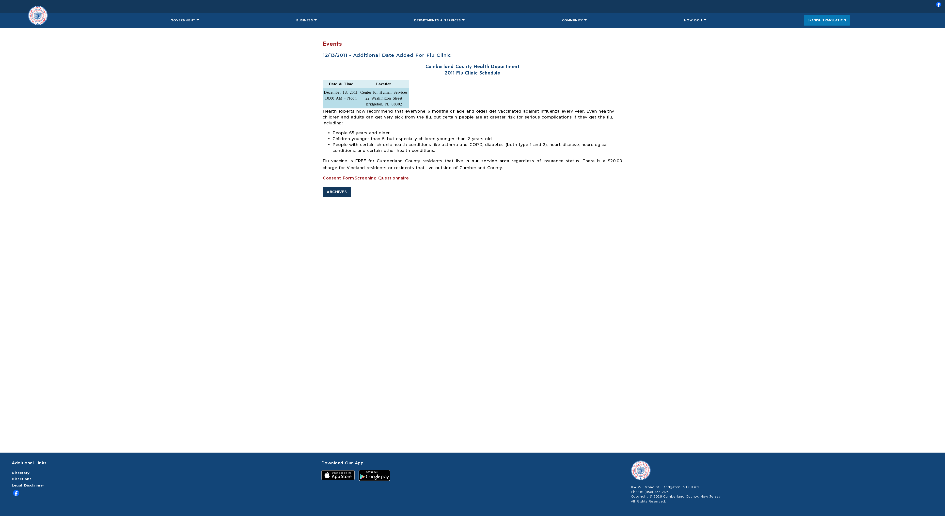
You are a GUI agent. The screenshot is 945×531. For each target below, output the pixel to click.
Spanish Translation (826, 20)
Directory (21, 473)
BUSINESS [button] (304, 20)
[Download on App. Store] (338, 475)
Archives (337, 191)
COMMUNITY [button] (572, 20)
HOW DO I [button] (693, 20)
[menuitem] (472, 6)
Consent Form (338, 178)
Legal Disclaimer (28, 485)
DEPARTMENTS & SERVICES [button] (437, 20)
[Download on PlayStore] (374, 475)
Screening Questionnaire (382, 178)
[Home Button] (38, 20)
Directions (22, 479)
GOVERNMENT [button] (183, 20)
